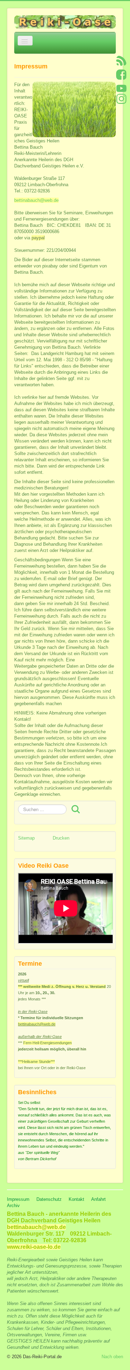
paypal (38, 237)
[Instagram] (121, 98)
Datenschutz (49, 1199)
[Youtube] (121, 88)
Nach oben (112, 1356)
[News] (121, 60)
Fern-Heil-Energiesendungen (47, 1043)
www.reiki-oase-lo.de (34, 1247)
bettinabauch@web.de (36, 200)
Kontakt (76, 1199)
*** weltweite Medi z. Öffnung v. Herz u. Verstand (62, 986)
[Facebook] (121, 74)
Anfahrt (98, 1199)
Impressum (18, 1199)
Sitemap (26, 838)
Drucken (61, 838)
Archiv (13, 1205)
